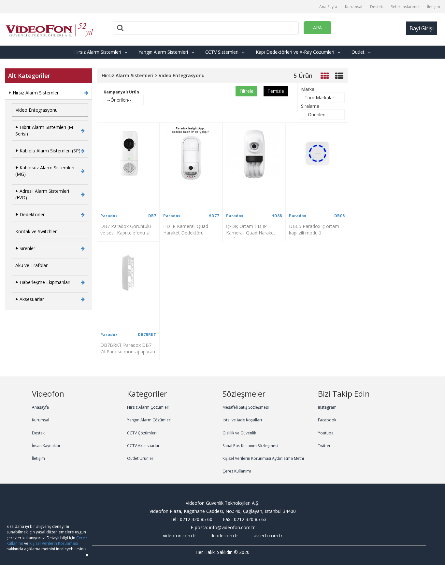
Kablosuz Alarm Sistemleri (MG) (44, 170)
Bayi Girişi (421, 28)
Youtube (326, 433)
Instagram (327, 407)
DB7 (152, 216)
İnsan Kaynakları (47, 445)
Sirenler (25, 248)
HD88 (276, 216)
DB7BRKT (147, 334)
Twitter (324, 445)
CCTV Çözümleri (142, 433)
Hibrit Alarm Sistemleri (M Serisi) (44, 130)
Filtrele (246, 91)
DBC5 (339, 216)
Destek (376, 6)
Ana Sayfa (328, 6)
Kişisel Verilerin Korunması (53, 543)
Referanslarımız (405, 6)
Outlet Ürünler (140, 458)
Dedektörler (30, 214)
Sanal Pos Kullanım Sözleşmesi (250, 445)
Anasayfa (40, 407)
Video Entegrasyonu (37, 110)
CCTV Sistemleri (221, 52)
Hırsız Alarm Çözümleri (148, 407)
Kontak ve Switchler (36, 231)
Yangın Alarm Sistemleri (163, 52)
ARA (317, 27)
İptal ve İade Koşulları (242, 420)
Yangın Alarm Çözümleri (149, 420)
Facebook (327, 420)
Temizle (275, 91)
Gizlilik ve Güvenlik (239, 433)
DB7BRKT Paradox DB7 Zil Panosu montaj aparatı (127, 348)
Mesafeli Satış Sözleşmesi (246, 407)
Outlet (358, 52)
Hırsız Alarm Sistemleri (97, 52)
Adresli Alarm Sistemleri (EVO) (42, 194)
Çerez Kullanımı (237, 471)
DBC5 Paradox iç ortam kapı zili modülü (314, 229)
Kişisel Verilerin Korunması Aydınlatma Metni (263, 458)
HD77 (213, 216)
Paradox (109, 216)
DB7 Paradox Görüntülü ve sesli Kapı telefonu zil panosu (125, 232)
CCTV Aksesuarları (144, 445)
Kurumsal (353, 6)
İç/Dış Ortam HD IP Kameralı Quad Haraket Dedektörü (250, 232)
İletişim (433, 6)
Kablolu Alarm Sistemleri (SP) (47, 151)
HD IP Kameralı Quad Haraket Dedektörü (185, 229)
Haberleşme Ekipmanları (42, 282)
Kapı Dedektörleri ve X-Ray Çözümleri (295, 52)
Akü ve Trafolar (31, 265)
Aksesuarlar (29, 299)
